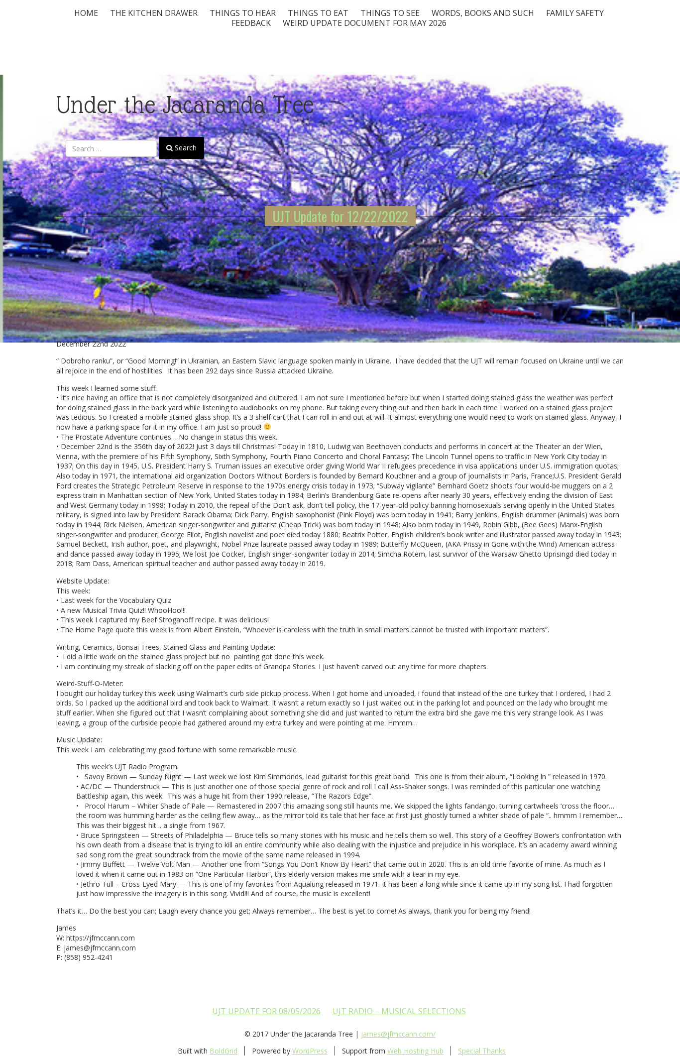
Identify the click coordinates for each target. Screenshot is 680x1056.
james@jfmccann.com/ (398, 1034)
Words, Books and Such (483, 12)
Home (86, 12)
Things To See (390, 12)
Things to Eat (318, 12)
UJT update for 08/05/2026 (266, 1011)
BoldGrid (223, 1051)
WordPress (310, 1051)
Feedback (251, 22)
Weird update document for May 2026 (365, 22)
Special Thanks (482, 1051)
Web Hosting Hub (415, 1051)
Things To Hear (243, 12)
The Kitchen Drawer (154, 12)
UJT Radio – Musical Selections (399, 1011)
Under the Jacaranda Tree (185, 105)
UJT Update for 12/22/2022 (340, 216)
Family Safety (575, 12)
